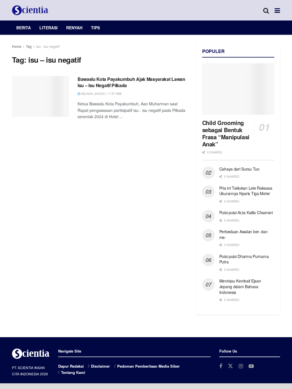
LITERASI (48, 27)
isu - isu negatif (48, 46)
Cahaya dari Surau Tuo (239, 169)
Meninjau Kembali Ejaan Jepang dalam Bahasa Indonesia (240, 286)
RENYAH (74, 27)
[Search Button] (266, 10)
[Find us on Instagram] (241, 366)
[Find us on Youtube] (251, 366)
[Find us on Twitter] (230, 366)
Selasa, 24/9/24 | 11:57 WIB (100, 93)
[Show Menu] (277, 10)
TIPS (95, 27)
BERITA (23, 27)
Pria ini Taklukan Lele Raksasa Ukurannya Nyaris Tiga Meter (245, 190)
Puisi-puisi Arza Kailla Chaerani (246, 212)
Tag (29, 46)
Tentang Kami (73, 372)
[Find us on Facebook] (220, 366)
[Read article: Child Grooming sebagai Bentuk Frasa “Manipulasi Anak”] (238, 89)
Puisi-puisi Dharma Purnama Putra (244, 259)
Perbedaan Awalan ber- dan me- (243, 234)
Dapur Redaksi (71, 366)
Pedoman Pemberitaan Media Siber (148, 366)
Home (16, 46)
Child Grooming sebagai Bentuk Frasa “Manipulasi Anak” (226, 133)
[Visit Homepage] (30, 10)
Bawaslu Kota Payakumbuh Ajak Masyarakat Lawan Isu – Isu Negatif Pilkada (131, 82)
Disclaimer (100, 366)
